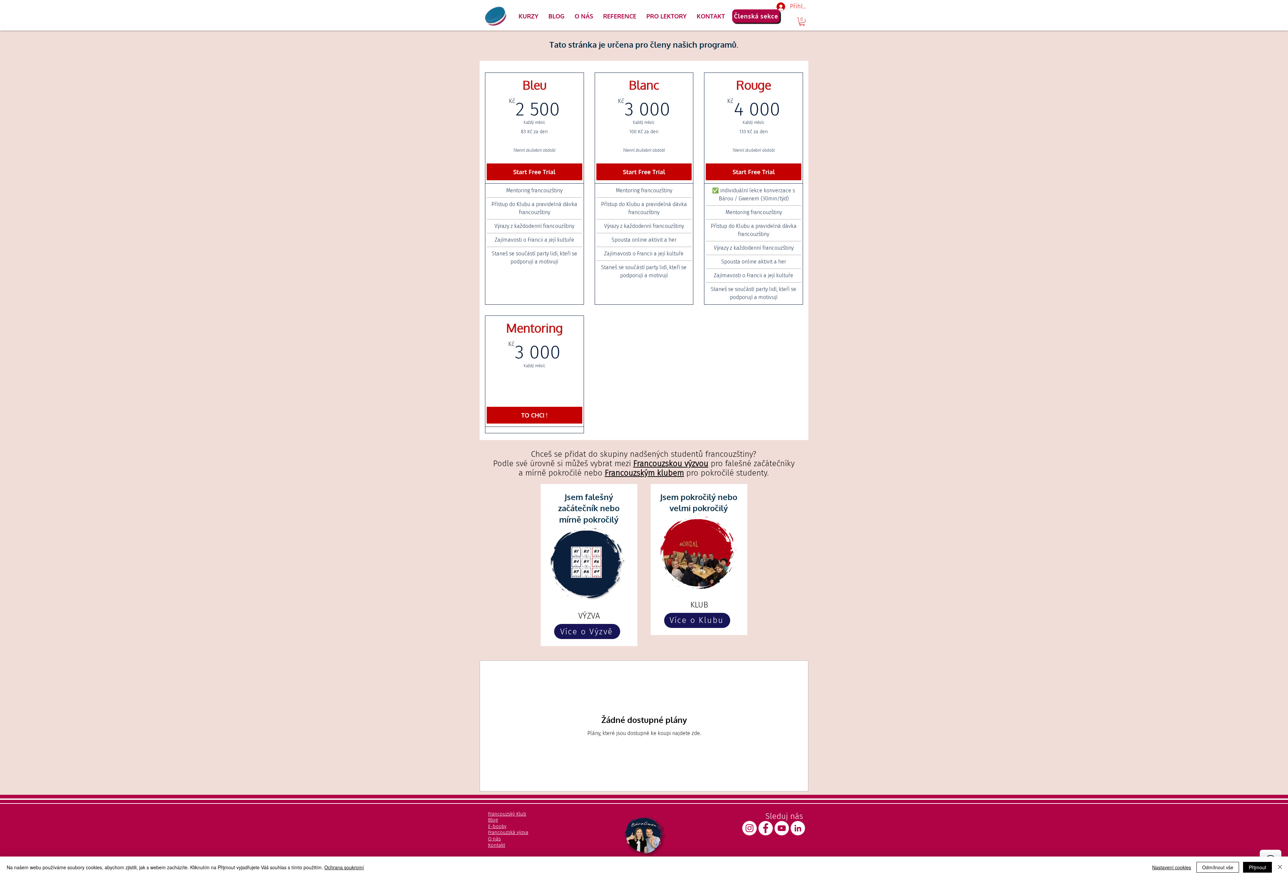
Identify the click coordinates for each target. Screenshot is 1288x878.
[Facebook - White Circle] (765, 828)
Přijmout (1257, 867)
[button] (528, 16)
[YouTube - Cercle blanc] (781, 828)
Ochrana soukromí (344, 867)
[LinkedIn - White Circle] (798, 828)
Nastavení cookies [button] (1171, 867)
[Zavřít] (1280, 867)
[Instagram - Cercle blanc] (749, 828)
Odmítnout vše (1217, 867)
